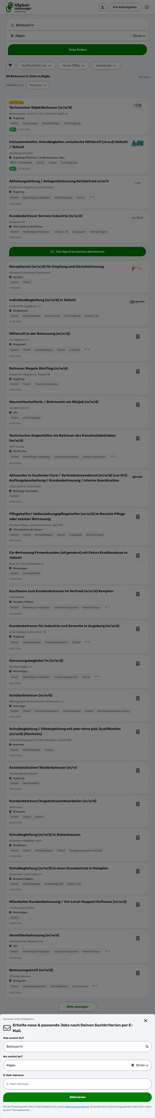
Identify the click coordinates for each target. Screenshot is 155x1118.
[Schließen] (146, 1020)
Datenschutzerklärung (77, 1106)
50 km (140, 1065)
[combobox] (76, 1046)
